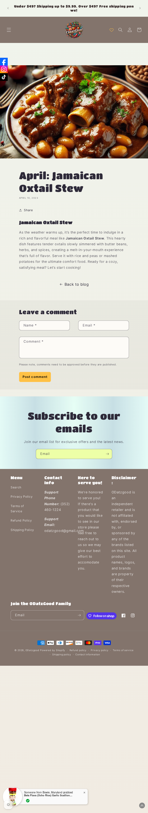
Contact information (87, 654)
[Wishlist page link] (112, 30)
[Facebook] (4, 61)
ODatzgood (32, 650)
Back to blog (77, 284)
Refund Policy (21, 520)
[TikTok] (4, 77)
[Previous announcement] (8, 8)
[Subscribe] (107, 454)
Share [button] (28, 210)
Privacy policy (99, 650)
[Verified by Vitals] (27, 800)
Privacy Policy (22, 496)
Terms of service (123, 650)
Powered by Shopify (52, 650)
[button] (8, 29)
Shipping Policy (22, 530)
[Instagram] (4, 69)
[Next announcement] (140, 8)
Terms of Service (17, 508)
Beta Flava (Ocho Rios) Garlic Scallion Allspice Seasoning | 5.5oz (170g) (48, 795)
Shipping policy (61, 654)
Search (16, 487)
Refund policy (78, 650)
